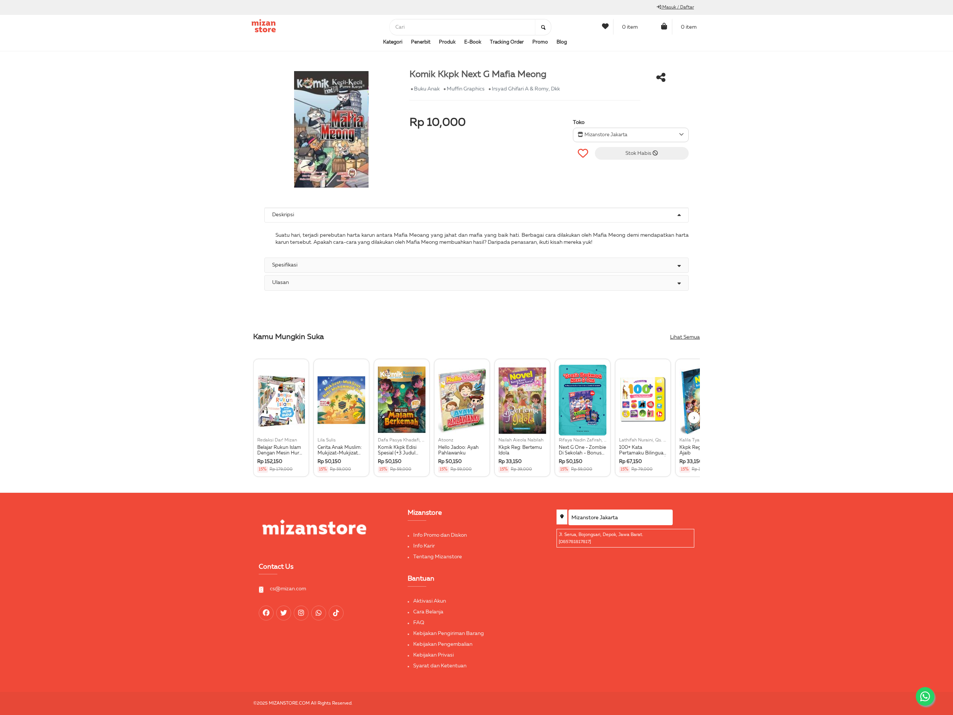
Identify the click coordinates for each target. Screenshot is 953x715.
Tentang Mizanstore (437, 556)
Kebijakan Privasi (433, 655)
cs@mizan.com (288, 588)
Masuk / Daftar (677, 7)
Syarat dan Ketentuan (439, 665)
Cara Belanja (428, 612)
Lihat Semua (685, 337)
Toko (578, 122)
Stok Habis (639, 153)
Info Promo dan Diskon (440, 535)
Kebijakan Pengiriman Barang (448, 633)
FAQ (418, 622)
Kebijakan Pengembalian (442, 644)
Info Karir (424, 546)
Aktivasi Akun (429, 601)
